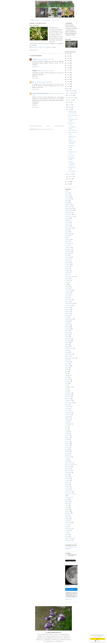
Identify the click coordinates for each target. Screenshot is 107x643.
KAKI (66, 371)
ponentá (67, 478)
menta (67, 408)
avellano (67, 222)
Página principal (34, 20)
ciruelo (67, 278)
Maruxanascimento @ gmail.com (41, 93)
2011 (68, 89)
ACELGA (67, 197)
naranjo (34, 50)
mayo (70, 107)
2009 (68, 184)
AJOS (66, 203)
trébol (67, 524)
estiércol (67, 311)
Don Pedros (68, 300)
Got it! (97, 639)
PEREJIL (67, 451)
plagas (67, 461)
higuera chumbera (70, 358)
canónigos (68, 253)
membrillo (68, 406)
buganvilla (68, 239)
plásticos (67, 468)
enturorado (68, 305)
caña (66, 255)
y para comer (69, 538)
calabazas (68, 251)
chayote (67, 270)
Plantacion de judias (72, 168)
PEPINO (67, 445)
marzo (70, 174)
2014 (68, 82)
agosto (70, 100)
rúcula (67, 507)
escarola (67, 307)
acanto (67, 195)
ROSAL (67, 503)
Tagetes (67, 519)
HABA (67, 342)
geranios (67, 333)
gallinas (67, 327)
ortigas (67, 432)
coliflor (67, 286)
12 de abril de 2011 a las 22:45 (43, 82)
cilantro (67, 272)
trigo (66, 526)
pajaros (67, 435)
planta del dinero (70, 465)
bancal (67, 232)
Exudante (67, 313)
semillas (67, 511)
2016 (68, 77)
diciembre (71, 91)
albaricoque (68, 206)
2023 (68, 61)
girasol (67, 335)
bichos (67, 236)
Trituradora (68, 528)
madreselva (68, 387)
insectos (67, 366)
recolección (68, 492)
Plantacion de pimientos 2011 (72, 112)
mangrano (68, 395)
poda (66, 474)
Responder (35, 66)
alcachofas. (68, 212)
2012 (68, 86)
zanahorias (68, 540)
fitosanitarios (69, 319)
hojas (66, 360)
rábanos (67, 488)
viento (67, 534)
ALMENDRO (68, 214)
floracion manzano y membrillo (71, 163)
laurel (66, 377)
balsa (66, 230)
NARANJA (68, 414)
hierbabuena (68, 354)
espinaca (67, 309)
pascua (67, 441)
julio (69, 102)
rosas (66, 505)
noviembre (71, 93)
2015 (68, 79)
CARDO (67, 261)
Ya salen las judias (71, 146)
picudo (67, 453)
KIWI (66, 373)
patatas (67, 443)
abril (69, 109)
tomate (67, 521)
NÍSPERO (67, 420)
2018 (68, 72)
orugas (67, 434)
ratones (67, 490)
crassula (67, 294)
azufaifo (67, 224)
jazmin (67, 368)
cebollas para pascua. (72, 137)
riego (66, 499)
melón (66, 404)
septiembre (71, 98)
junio (69, 105)
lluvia (66, 383)
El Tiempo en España (71, 554)
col (66, 284)
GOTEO (67, 336)
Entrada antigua (59, 126)
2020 (68, 68)
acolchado (68, 199)
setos (66, 515)
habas (67, 344)
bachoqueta (68, 228)
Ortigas (70, 149)
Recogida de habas (71, 158)
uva (66, 532)
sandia (67, 509)
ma (66, 385)
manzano (67, 399)
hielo (66, 350)
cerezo (67, 267)
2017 (68, 75)
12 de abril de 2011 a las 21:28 (45, 71)
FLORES (67, 321)
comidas (67, 288)
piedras (67, 455)
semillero (67, 513)
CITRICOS (67, 280)
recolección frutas (70, 494)
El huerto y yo (46, 20)
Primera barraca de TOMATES (71, 141)
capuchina (68, 257)
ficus (66, 317)
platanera (68, 470)
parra (67, 439)
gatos (66, 331)
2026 (68, 54)
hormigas (67, 362)
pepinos (67, 447)
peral (66, 449)
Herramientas (69, 348)
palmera (67, 437)
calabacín (68, 247)
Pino (66, 459)
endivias (67, 302)
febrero (70, 176)
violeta (67, 536)
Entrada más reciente (36, 126)
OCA (66, 428)
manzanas (68, 397)
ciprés (67, 274)
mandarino (68, 393)
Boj (66, 237)
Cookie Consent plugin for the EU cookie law (97, 640)
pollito (67, 476)
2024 (68, 58)
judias (66, 369)
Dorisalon (34, 59)
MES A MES (55, 20)
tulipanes (67, 530)
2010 (68, 182)
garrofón (67, 329)
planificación (68, 463)
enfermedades (69, 303)
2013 (68, 84)
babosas (67, 226)
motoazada (68, 412)
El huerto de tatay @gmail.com (70, 547)
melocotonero (69, 402)
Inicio (48, 126)
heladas (67, 346)
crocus (67, 296)
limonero (67, 381)
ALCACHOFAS (69, 210)
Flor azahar (71, 156)
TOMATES (67, 523)
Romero (67, 501)
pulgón (67, 484)
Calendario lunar (68, 599)
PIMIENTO (68, 457)
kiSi (33, 82)
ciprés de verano (70, 276)
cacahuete (68, 243)
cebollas (67, 263)
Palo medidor (72, 171)
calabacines (68, 249)
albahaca (67, 204)
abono (67, 193)
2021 (68, 65)
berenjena (68, 234)
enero (70, 179)
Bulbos (67, 241)
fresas (67, 323)
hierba (67, 352)
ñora (66, 426)
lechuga (67, 379)
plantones (68, 467)
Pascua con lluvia (71, 124)
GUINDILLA (68, 338)
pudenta (67, 480)
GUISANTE (68, 340)
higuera (67, 356)
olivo (66, 430)
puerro (67, 482)
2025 (68, 56)
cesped (67, 269)
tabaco (67, 517)
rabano (67, 486)
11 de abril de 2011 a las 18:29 (45, 59)
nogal (66, 422)
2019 (68, 70)
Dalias (66, 298)
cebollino (67, 265)
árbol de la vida (69, 216)
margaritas (68, 401)
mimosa (67, 410)
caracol (67, 259)
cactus (67, 245)
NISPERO (67, 418)
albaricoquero (69, 208)
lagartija (67, 375)
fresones (67, 325)
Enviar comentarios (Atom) (44, 129)
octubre (70, 95)
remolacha (68, 497)
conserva (67, 292)
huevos (67, 364)
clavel (66, 282)
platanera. (68, 472)
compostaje (68, 290)
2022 (68, 63)
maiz (66, 389)
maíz (66, 391)
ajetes (67, 201)
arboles (67, 218)
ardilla (67, 220)
